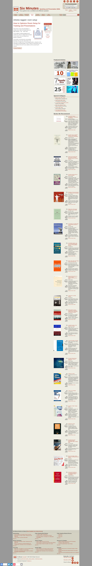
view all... (14, 538)
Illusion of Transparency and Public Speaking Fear (22, 543)
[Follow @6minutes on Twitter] (74, 2)
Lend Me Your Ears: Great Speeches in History (72, 325)
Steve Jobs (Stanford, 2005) (60, 105)
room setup (48, 36)
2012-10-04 (60, 536)
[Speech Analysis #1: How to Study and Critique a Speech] (60, 68)
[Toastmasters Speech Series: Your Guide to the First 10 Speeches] (60, 76)
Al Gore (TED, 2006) (59, 107)
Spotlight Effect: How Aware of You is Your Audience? (23, 544)
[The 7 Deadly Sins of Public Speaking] (60, 84)
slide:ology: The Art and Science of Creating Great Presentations (73, 192)
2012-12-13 (60, 534)
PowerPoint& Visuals (27, 15)
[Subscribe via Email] (73, 558)
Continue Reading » (17, 48)
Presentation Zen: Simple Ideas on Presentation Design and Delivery (73, 224)
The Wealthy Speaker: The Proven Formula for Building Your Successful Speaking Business (72, 244)
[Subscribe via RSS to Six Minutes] (68, 2)
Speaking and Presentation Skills (50, 9)
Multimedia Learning (71, 423)
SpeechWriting (15, 15)
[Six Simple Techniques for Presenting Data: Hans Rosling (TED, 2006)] (72, 93)
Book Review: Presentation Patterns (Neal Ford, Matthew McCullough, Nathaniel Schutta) (23, 551)
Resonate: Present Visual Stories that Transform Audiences (72, 359)
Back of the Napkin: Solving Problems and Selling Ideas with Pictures (73, 457)
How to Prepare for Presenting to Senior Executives (22, 534)
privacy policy (31, 558)
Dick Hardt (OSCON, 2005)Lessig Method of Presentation (60, 110)
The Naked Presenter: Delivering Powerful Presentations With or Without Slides (73, 441)
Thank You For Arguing (72, 390)
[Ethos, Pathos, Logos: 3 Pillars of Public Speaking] (72, 68)
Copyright (24, 556)
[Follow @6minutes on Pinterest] (77, 2)
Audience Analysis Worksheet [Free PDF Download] (66, 541)
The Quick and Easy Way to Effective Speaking (72, 175)
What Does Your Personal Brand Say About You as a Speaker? (68, 552)
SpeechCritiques (43, 15)
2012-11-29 (60, 535)
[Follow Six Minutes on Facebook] (71, 2)
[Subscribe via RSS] (73, 560)
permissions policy (24, 558)
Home (66, 10)
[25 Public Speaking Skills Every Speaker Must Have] (60, 93)
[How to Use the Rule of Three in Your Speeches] (72, 76)
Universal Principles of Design (73, 340)
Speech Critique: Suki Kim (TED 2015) (42, 541)
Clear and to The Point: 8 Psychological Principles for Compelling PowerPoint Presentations (72, 473)
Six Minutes (29, 8)
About (70, 10)
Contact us (29, 560)
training (47, 37)
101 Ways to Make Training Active (42, 534)
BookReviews (48, 15)
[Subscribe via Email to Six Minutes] (64, 2)
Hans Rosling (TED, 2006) (60, 100)
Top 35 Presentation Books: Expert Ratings (65, 543)
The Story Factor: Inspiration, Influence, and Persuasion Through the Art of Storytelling (73, 135)
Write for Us (71, 11)
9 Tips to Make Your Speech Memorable (20, 537)
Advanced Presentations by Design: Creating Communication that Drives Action (72, 277)
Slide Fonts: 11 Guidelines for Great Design (21, 549)
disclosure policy (39, 558)
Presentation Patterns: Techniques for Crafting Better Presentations (73, 117)
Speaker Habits (48, 32)
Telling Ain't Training (71, 373)
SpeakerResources (38, 15)
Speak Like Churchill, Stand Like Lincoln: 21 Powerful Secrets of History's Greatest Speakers (73, 158)
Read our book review (71, 129)
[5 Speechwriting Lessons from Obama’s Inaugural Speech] (72, 84)
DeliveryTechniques (21, 15)
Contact (75, 10)
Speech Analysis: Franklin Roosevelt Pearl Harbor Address (46, 542)
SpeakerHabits (32, 15)
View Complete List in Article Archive (34, 531)
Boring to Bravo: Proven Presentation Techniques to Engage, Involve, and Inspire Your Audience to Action (73, 311)
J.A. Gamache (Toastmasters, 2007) (61, 102)
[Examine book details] (59, 121)
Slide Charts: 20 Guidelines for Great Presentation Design (23, 548)
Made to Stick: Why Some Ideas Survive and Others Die (73, 261)
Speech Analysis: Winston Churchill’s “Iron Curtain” (44, 543)
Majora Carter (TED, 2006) (60, 97)
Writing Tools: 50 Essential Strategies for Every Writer (72, 209)
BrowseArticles (61, 15)
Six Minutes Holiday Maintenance (63, 542)
